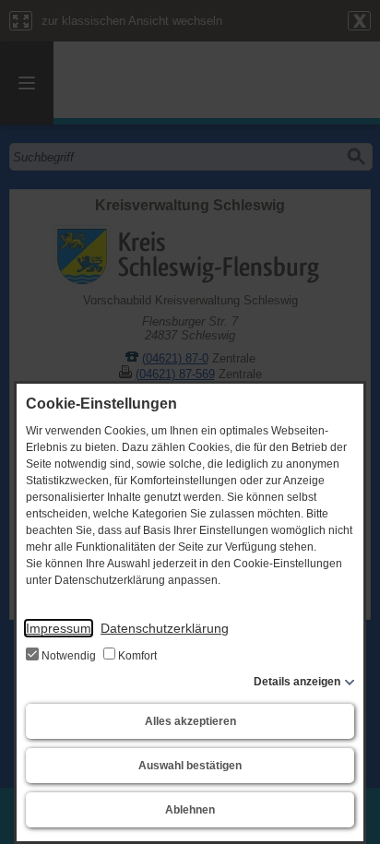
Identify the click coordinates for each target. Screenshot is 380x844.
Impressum (58, 628)
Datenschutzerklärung (165, 628)
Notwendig (69, 655)
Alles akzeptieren (190, 721)
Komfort (136, 655)
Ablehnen (190, 809)
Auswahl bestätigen (190, 765)
